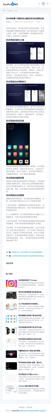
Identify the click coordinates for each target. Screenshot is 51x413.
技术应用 (10, 11)
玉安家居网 (42, 411)
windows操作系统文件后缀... (29, 386)
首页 (3, 11)
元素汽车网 (27, 411)
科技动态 (22, 407)
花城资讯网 (34, 411)
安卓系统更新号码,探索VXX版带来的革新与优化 (28, 256)
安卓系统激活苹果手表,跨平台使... (30, 327)
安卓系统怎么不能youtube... (28, 374)
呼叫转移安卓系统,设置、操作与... (30, 362)
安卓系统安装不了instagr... (28, 280)
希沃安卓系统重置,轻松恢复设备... (30, 292)
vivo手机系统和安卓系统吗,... (29, 304)
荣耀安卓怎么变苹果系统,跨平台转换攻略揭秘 (27, 252)
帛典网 (21, 411)
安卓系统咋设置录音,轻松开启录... (30, 339)
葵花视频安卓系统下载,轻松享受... (30, 315)
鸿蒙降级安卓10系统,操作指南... (30, 351)
